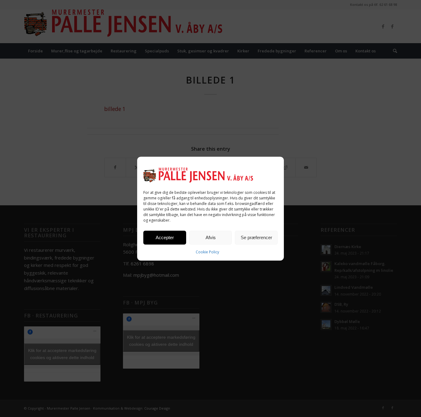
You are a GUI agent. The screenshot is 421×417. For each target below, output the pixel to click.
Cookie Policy (207, 251)
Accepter (165, 237)
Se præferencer (256, 237)
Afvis (211, 237)
